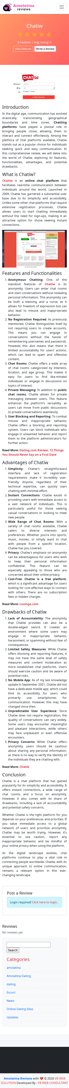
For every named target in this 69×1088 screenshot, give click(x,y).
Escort (11, 992)
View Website (23, 49)
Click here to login (44, 902)
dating (11, 984)
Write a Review (45, 49)
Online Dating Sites (20, 1009)
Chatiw (50, 284)
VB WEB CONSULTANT (53, 1083)
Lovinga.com (29, 604)
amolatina (14, 968)
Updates (12, 1017)
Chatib (24, 767)
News (10, 1001)
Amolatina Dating (19, 976)
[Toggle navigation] (61, 7)
